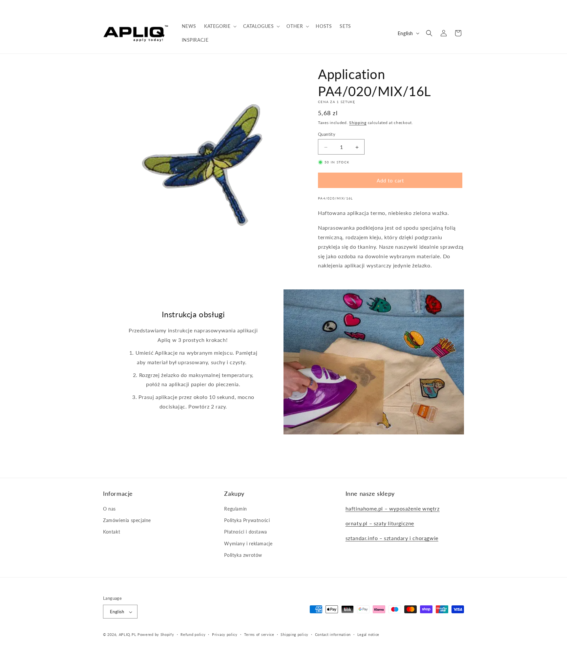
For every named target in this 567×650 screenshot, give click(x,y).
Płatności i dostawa (245, 532)
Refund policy (192, 634)
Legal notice (368, 634)
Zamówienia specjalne (127, 520)
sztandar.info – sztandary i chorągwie (392, 538)
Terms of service (259, 634)
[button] (219, 26)
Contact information (333, 634)
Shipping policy (294, 634)
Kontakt (111, 532)
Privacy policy (225, 634)
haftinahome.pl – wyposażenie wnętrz (393, 508)
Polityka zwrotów (243, 555)
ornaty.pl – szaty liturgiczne (380, 523)
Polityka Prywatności (247, 520)
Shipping (358, 122)
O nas (109, 509)
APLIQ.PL (128, 635)
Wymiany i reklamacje (248, 543)
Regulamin (235, 509)
